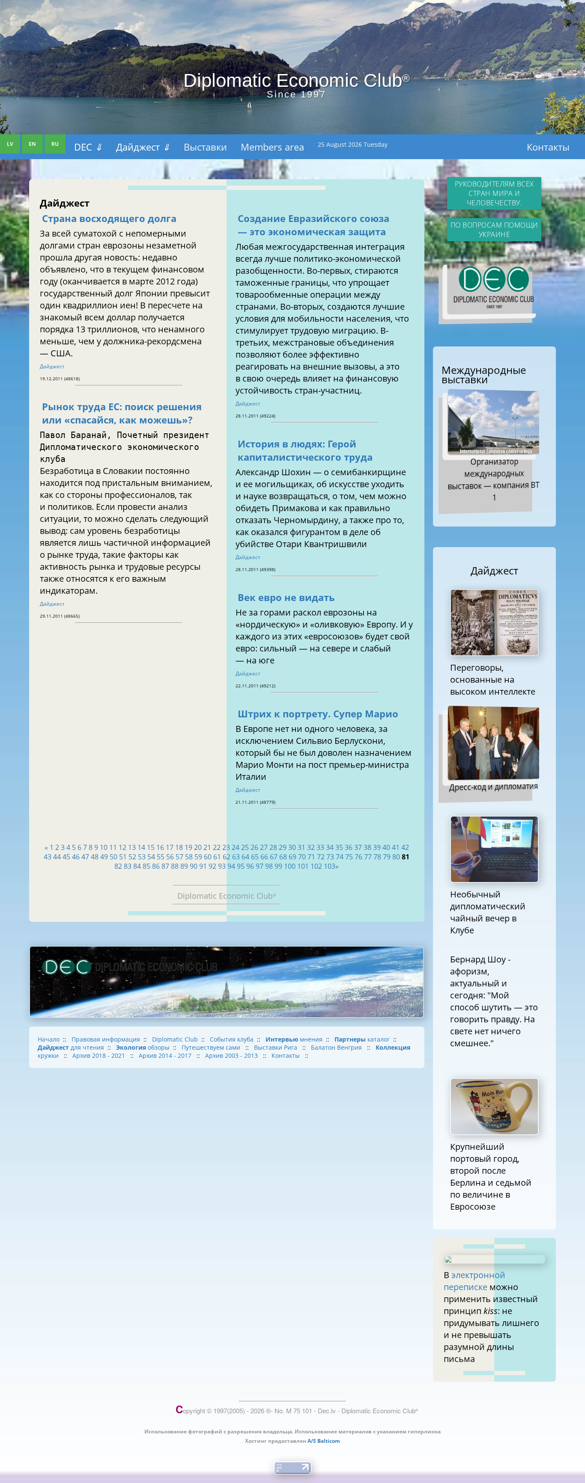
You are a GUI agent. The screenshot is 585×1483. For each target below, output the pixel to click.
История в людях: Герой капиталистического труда (305, 450)
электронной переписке (474, 1281)
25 (245, 847)
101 (303, 866)
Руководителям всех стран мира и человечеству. (494, 193)
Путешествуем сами (212, 1047)
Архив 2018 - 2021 (99, 1055)
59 (198, 856)
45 (66, 856)
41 (396, 847)
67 (274, 856)
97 (259, 866)
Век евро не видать (286, 597)
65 (255, 856)
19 (188, 847)
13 (132, 847)
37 (358, 847)
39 (377, 847)
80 (396, 856)
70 (302, 856)
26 (254, 847)
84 (137, 866)
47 (85, 856)
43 (47, 856)
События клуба (232, 1039)
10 (103, 847)
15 (151, 847)
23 (226, 847)
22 (217, 847)
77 (368, 856)
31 (301, 847)
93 (222, 866)
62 (226, 856)
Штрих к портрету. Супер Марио (318, 713)
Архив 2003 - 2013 (232, 1055)
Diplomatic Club (175, 1039)
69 (292, 856)
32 (311, 847)
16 (160, 847)
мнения (294, 1039)
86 (156, 866)
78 (377, 856)
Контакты (548, 146)
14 (141, 847)
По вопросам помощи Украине (494, 229)
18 (179, 847)
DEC (88, 146)
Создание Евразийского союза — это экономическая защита (313, 225)
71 (311, 856)
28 (273, 847)
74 (339, 856)
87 (165, 866)
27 (264, 847)
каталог (362, 1039)
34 (330, 847)
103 (329, 866)
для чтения (71, 1047)
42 (405, 847)
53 (142, 856)
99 (278, 866)
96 (250, 866)
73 (330, 856)
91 (203, 866)
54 (151, 856)
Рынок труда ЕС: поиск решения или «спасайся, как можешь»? (122, 413)
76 (358, 856)
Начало (49, 1039)
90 (193, 866)
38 (367, 847)
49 (104, 856)
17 (169, 847)
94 (231, 866)
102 (316, 866)
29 (283, 847)
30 (292, 847)
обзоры (143, 1047)
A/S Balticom (323, 1441)
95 (241, 866)
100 (289, 866)
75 (349, 856)
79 (387, 856)
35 (339, 847)
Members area (272, 146)
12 (122, 847)
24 (235, 847)
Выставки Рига (276, 1047)
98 (269, 866)
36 (348, 847)
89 (184, 866)
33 (320, 847)
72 (321, 856)
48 (94, 856)
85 (146, 866)
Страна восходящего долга (109, 218)
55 (160, 856)
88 (175, 866)
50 (113, 856)
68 (283, 856)
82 (118, 866)
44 (57, 856)
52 (132, 856)
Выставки (205, 146)
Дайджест (143, 146)
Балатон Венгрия (337, 1047)
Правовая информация (106, 1039)
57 (179, 856)
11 (113, 847)
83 (127, 866)
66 (264, 856)
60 (208, 856)
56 (170, 856)
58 (189, 856)
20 (198, 847)
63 (236, 856)
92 (212, 866)
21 (207, 847)
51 (123, 856)
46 (76, 856)
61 (217, 856)
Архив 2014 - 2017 (166, 1055)
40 (386, 847)
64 (245, 856)
